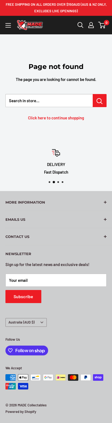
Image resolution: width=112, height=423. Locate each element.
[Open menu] (8, 25)
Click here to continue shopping (56, 117)
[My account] (91, 25)
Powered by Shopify (20, 411)
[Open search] (80, 25)
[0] (102, 25)
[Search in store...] (100, 100)
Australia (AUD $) (21, 322)
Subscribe (23, 296)
